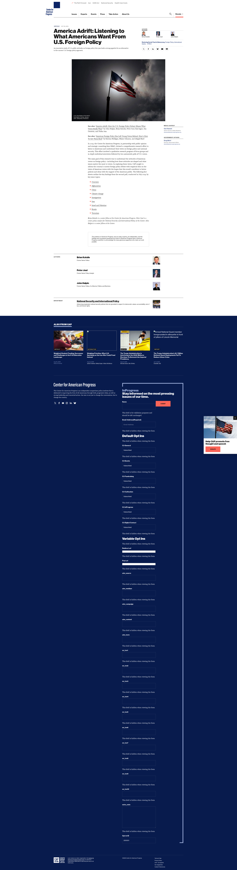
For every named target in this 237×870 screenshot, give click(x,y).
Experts (84, 14)
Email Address (131, 420)
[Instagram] (66, 403)
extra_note (126, 805)
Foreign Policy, (169, 42)
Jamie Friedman (91, 363)
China (94, 190)
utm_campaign (127, 604)
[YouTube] (62, 403)
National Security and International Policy (98, 301)
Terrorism (95, 213)
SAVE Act (96, 3)
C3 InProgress (127, 507)
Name (124, 402)
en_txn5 (125, 712)
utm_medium (127, 589)
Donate (178, 14)
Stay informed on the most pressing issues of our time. (148, 393)
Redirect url (126, 548)
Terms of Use (158, 858)
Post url (125, 561)
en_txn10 (125, 789)
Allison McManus (107, 363)
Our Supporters (159, 864)
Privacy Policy (158, 860)
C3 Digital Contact (129, 523)
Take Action (113, 14)
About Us (125, 14)
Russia (94, 209)
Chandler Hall (157, 363)
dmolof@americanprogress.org (172, 144)
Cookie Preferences (160, 867)
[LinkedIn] (70, 403)
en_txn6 (125, 727)
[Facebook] (59, 403)
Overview (95, 182)
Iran (89, 3)
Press (102, 14)
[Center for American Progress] (57, 9)
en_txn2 (125, 666)
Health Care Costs (121, 3)
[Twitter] (55, 403)
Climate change (97, 193)
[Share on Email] (162, 49)
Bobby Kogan (99, 363)
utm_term (126, 635)
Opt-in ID (125, 836)
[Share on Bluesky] (157, 49)
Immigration (96, 197)
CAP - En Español (159, 862)
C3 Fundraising (128, 476)
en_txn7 (125, 743)
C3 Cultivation (127, 492)
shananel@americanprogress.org (172, 132)
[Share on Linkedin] (153, 49)
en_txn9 (125, 774)
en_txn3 (125, 681)
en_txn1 (125, 650)
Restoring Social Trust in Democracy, (153, 42)
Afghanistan (96, 186)
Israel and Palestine (99, 205)
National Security (107, 3)
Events (93, 14)
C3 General (126, 445)
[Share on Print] (167, 49)
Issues (74, 14)
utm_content (127, 619)
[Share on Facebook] (148, 49)
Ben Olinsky (132, 363)
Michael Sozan (124, 363)
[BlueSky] (74, 403)
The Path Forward (80, 3)
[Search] (170, 15)
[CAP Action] (60, 860)
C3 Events (126, 461)
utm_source (126, 573)
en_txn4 (125, 697)
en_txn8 (125, 758)
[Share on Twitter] (144, 49)
